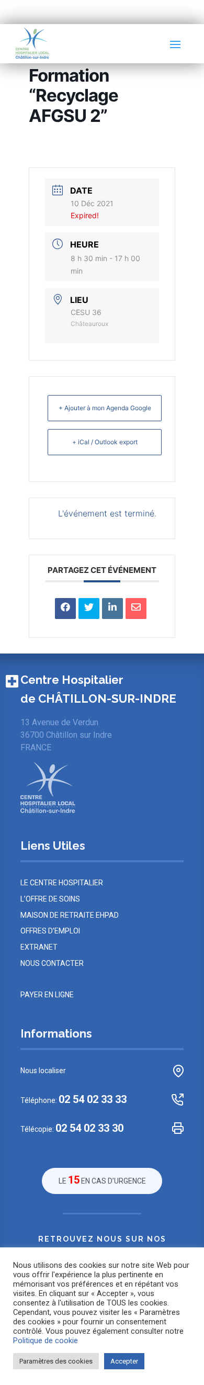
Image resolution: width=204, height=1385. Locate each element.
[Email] (136, 608)
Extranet (39, 947)
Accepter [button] (124, 1361)
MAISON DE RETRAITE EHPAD (69, 915)
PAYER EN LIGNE (47, 994)
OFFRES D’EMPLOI (50, 931)
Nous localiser (43, 1070)
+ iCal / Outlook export (105, 442)
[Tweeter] (88, 608)
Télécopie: (71, 1128)
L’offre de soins (50, 899)
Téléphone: (73, 1100)
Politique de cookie (45, 1340)
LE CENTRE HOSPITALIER (61, 883)
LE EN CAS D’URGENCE (102, 1180)
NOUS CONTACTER (52, 963)
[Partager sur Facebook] (65, 608)
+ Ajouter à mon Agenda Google (105, 408)
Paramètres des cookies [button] (56, 1361)
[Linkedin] (112, 608)
